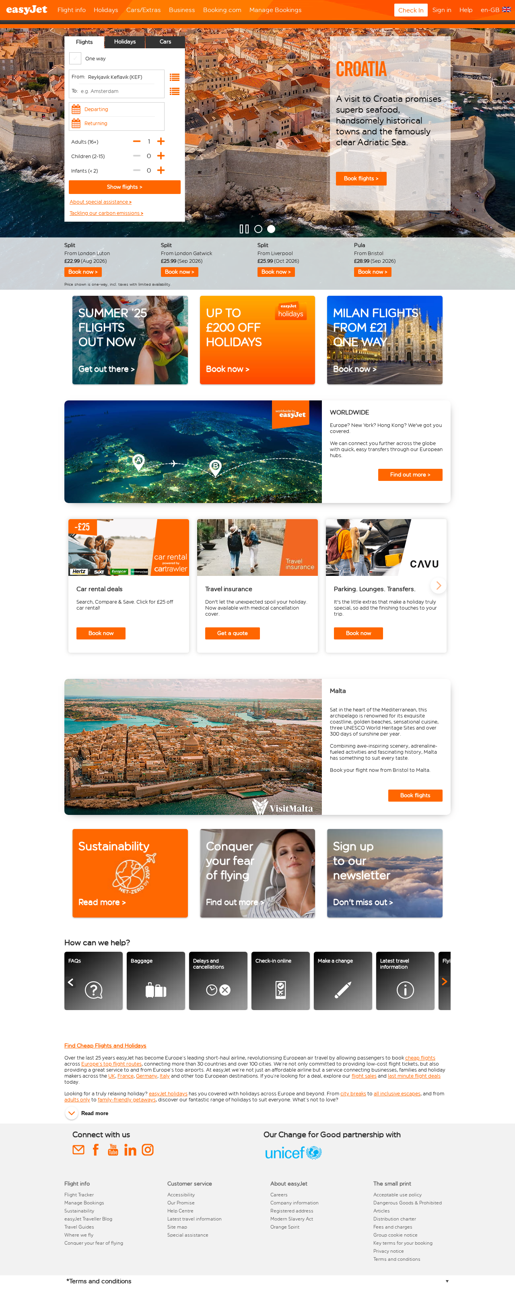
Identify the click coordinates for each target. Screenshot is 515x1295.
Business (182, 10)
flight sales (364, 1076)
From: (78, 77)
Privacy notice (388, 1251)
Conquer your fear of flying (93, 1243)
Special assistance (187, 1235)
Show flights (123, 187)
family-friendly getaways (127, 1100)
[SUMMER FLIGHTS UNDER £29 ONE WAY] (258, 229)
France (125, 1076)
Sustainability (79, 1211)
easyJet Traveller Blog (88, 1219)
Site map (177, 1227)
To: (75, 91)
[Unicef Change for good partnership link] (294, 1160)
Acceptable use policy (397, 1195)
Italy (165, 1076)
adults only (77, 1100)
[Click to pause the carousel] (244, 229)
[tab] (84, 42)
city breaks (353, 1094)
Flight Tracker (79, 1195)
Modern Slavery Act (291, 1219)
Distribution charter (394, 1219)
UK (111, 1076)
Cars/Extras (143, 10)
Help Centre (180, 1211)
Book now (101, 633)
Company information (294, 1203)
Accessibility (181, 1195)
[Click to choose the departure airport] (174, 77)
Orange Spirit (284, 1227)
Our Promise (181, 1203)
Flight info (72, 10)
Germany (146, 1076)
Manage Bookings (275, 10)
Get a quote (232, 633)
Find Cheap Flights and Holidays (105, 1045)
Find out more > (410, 474)
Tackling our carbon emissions (105, 213)
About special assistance (99, 202)
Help (466, 10)
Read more (94, 1113)
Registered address (291, 1211)
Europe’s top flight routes (111, 1064)
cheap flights (420, 1058)
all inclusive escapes (397, 1094)
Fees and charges (392, 1227)
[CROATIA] (271, 229)
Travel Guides (79, 1227)
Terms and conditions (396, 1259)
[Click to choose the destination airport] (174, 91)
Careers (279, 1195)
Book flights (415, 795)
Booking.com (222, 10)
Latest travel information (194, 1219)
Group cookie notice (395, 1235)
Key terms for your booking (403, 1243)
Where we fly (78, 1235)
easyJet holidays (168, 1094)
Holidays (106, 10)
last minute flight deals (414, 1076)
